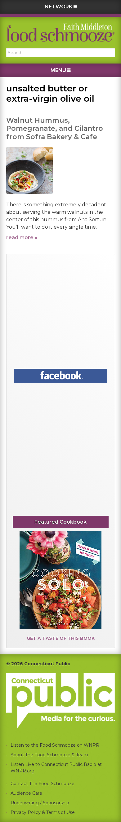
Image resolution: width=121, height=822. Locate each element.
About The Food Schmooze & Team (49, 755)
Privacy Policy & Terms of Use (43, 812)
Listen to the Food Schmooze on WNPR (55, 745)
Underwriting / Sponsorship (40, 803)
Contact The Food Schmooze (42, 783)
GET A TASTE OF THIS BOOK (61, 638)
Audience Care (26, 793)
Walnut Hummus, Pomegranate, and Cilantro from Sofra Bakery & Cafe (54, 128)
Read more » (22, 237)
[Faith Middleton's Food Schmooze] (60, 32)
